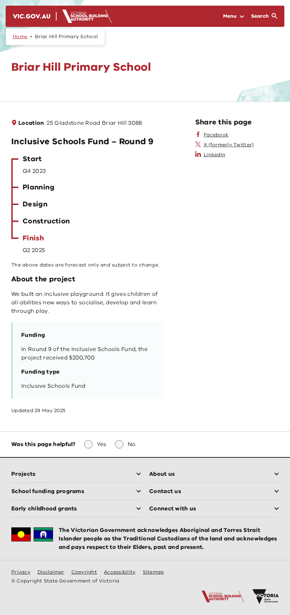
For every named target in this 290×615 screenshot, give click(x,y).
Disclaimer (50, 572)
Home (20, 36)
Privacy (20, 572)
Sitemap (153, 572)
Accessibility (120, 572)
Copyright (84, 572)
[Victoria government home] (266, 596)
